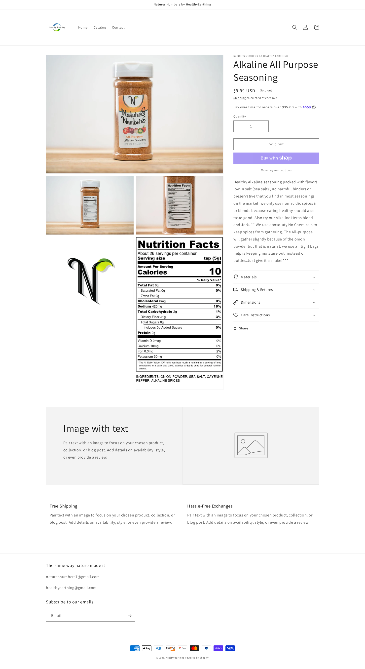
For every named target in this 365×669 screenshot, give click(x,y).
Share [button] (243, 328)
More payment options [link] (276, 170)
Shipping (239, 98)
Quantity (239, 116)
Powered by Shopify (197, 657)
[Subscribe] (129, 616)
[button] (294, 27)
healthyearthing (175, 657)
